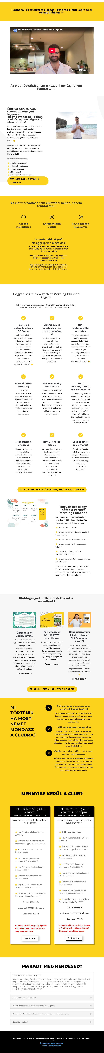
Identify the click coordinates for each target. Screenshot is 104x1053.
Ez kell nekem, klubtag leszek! (52, 689)
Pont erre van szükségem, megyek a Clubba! (52, 489)
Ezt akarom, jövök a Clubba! (24, 181)
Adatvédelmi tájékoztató (51, 1046)
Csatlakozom (30, 938)
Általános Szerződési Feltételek (51, 1043)
